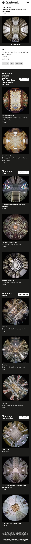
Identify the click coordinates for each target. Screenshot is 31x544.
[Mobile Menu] (28, 3)
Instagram (11, 540)
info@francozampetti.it (20, 540)
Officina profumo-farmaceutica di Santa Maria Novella (14, 10)
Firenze (8, 7)
